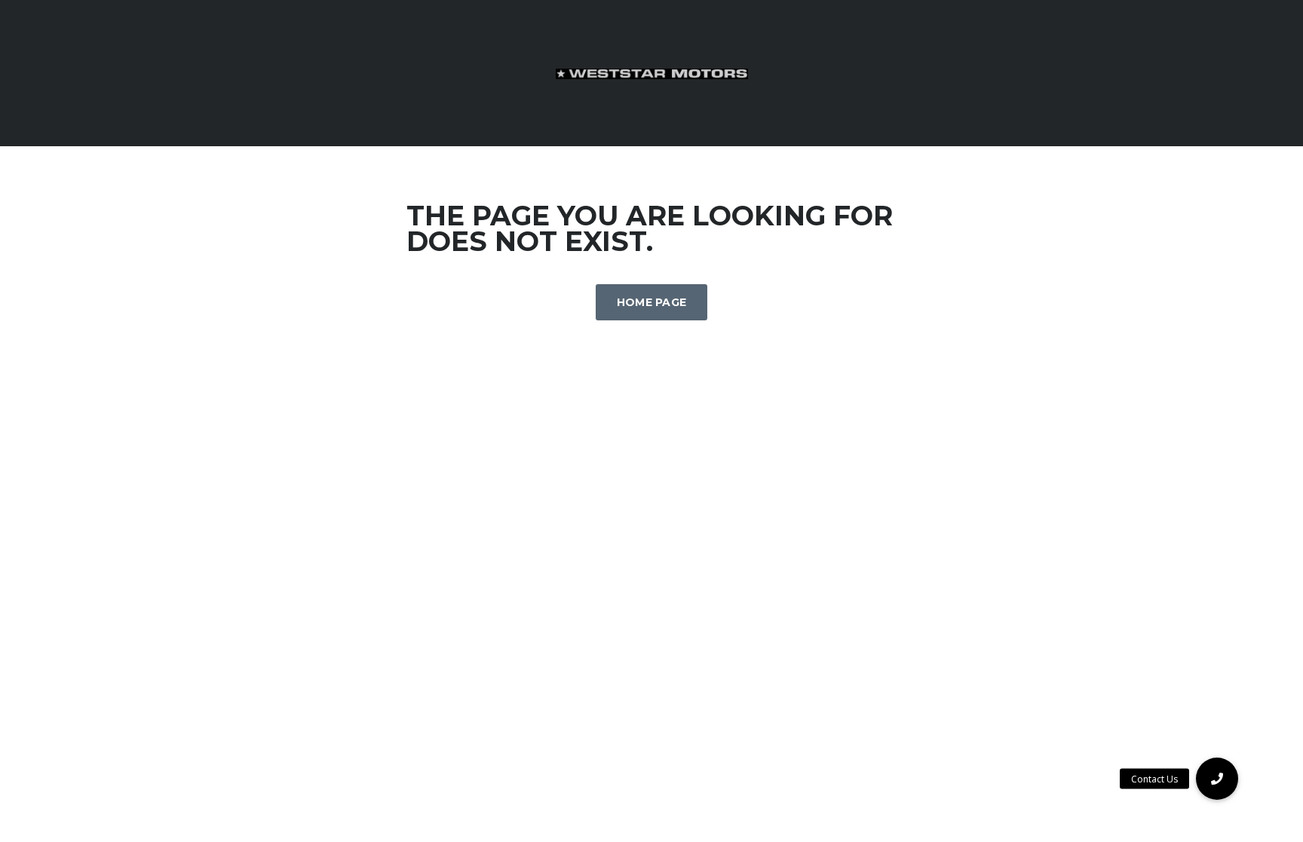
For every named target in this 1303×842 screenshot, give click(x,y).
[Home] (652, 73)
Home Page (652, 302)
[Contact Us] (1217, 779)
